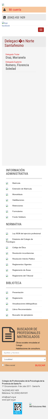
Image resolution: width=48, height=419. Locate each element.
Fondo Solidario (19, 217)
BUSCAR (40, 365)
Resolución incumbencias (23, 253)
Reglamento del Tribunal (22, 276)
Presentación (17, 292)
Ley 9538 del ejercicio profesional (26, 233)
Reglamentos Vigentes (21, 264)
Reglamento (17, 298)
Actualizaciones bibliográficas (24, 304)
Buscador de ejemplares (22, 315)
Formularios (17, 211)
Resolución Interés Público (23, 259)
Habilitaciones (18, 200)
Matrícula (16, 183)
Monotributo (17, 194)
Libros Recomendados (21, 309)
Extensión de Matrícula (22, 189)
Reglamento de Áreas (21, 270)
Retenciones (17, 206)
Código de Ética (19, 247)
